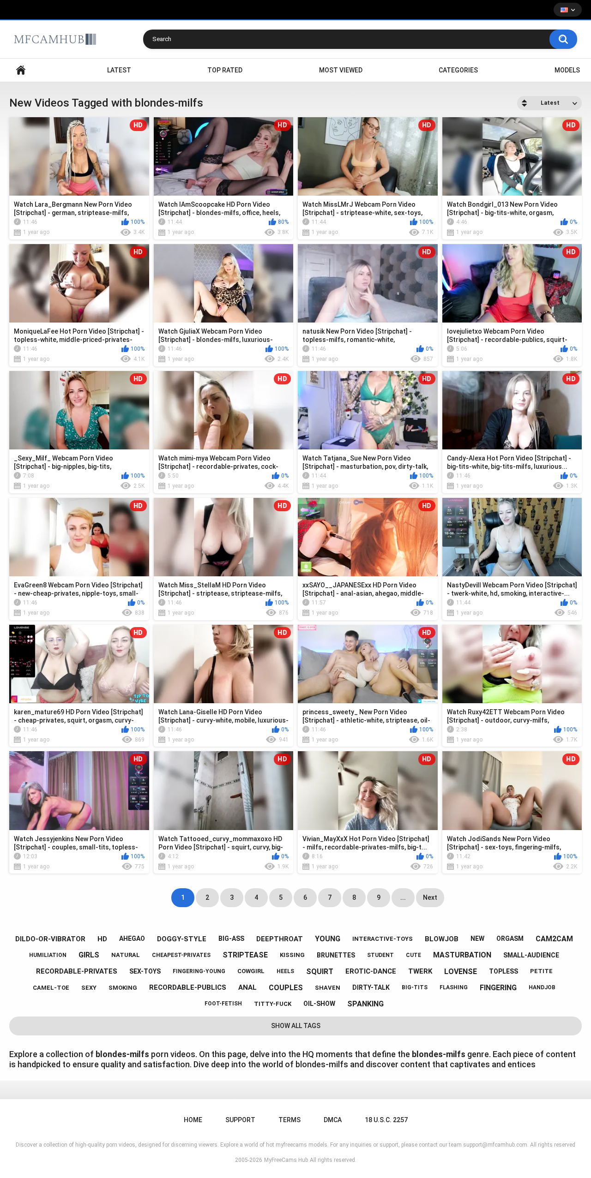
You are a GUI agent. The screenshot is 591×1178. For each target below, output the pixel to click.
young (327, 938)
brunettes (336, 955)
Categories (458, 70)
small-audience (531, 955)
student (380, 955)
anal (247, 987)
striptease (245, 955)
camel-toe (51, 987)
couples (286, 987)
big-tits (415, 987)
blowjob (441, 939)
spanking (365, 1003)
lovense (460, 971)
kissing (292, 954)
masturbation (462, 955)
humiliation (47, 955)
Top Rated (224, 70)
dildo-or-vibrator (50, 939)
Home (20, 70)
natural (125, 954)
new (477, 938)
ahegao (132, 938)
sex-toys (145, 971)
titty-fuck (272, 1003)
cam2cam (554, 938)
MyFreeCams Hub (286, 1160)
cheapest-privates (181, 955)
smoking (123, 987)
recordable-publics (187, 987)
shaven (327, 987)
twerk (420, 971)
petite (541, 971)
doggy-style (181, 939)
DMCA (333, 1120)
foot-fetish (223, 1003)
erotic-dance (370, 971)
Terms (289, 1120)
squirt (319, 971)
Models (567, 70)
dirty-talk (371, 987)
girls (88, 955)
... (403, 897)
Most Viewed (340, 70)
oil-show (319, 1003)
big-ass (231, 938)
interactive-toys (382, 938)
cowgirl (251, 971)
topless (503, 971)
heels (285, 971)
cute (413, 955)
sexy (88, 987)
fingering (498, 987)
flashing (454, 987)
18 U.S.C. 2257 (386, 1120)
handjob (542, 987)
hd (102, 939)
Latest (119, 70)
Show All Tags (295, 1025)
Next (430, 897)
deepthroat (279, 939)
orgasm (510, 938)
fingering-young (199, 971)
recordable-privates (76, 971)
